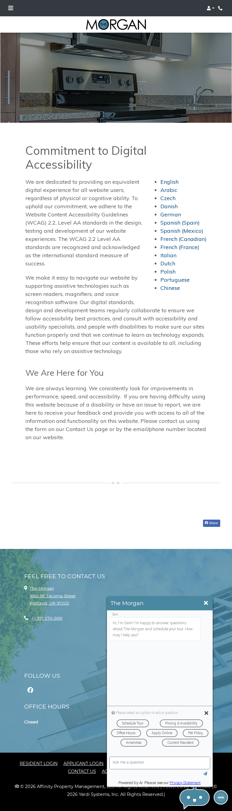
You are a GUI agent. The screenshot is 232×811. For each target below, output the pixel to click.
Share (213, 522)
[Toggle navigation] (10, 8)
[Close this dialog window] (205, 603)
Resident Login (39, 763)
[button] (210, 8)
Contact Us (82, 771)
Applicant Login (83, 763)
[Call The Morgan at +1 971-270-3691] (221, 8)
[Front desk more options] (221, 797)
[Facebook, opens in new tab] (30, 690)
